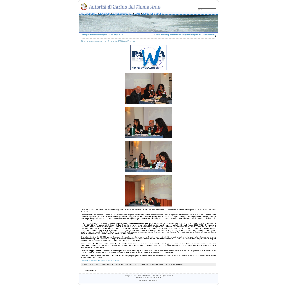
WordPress (148, 277)
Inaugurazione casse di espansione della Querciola (102, 35)
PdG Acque (116, 264)
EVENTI (162, 264)
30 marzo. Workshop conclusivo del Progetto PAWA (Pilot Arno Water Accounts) (184, 35)
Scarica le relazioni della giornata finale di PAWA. (100, 261)
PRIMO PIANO (178, 264)
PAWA (109, 264)
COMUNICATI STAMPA (149, 264)
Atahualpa (157, 277)
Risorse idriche (126, 264)
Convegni (102, 264)
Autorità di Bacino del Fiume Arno (147, 276)
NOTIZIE (169, 264)
